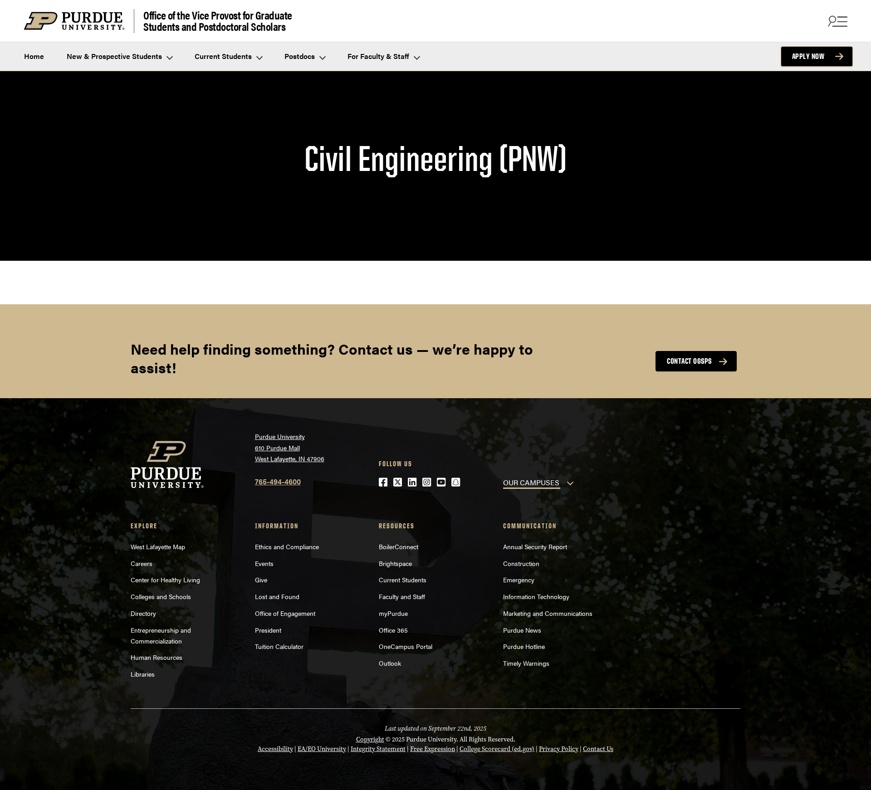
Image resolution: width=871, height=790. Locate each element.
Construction (521, 563)
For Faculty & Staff (379, 56)
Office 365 (393, 629)
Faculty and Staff (402, 596)
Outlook (390, 663)
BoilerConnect (398, 546)
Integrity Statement (378, 749)
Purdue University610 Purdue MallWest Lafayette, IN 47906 (289, 447)
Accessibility (275, 749)
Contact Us (598, 749)
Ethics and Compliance (287, 546)
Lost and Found (277, 596)
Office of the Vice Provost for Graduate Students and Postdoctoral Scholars (217, 21)
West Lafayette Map (158, 546)
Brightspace (395, 563)
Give (261, 579)
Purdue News (522, 629)
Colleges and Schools (161, 596)
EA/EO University (322, 749)
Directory (143, 613)
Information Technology (536, 596)
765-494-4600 (278, 481)
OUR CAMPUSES (531, 482)
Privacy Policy (558, 749)
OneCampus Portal (405, 646)
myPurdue (393, 613)
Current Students (224, 56)
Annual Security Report (535, 546)
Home (34, 56)
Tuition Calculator (279, 646)
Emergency (518, 579)
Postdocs (300, 56)
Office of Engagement (285, 613)
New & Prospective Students (115, 56)
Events (264, 563)
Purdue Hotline (524, 646)
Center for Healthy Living (165, 579)
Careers (141, 563)
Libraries (143, 673)
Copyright (370, 739)
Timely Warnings (526, 663)
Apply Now (808, 56)
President (268, 629)
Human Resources (156, 657)
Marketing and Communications (547, 613)
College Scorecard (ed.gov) (497, 749)
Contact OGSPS (689, 361)
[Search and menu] (836, 21)
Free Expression (432, 749)
